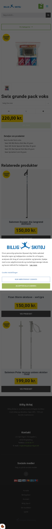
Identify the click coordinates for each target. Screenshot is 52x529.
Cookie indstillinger (10, 272)
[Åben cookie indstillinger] (2, 526)
